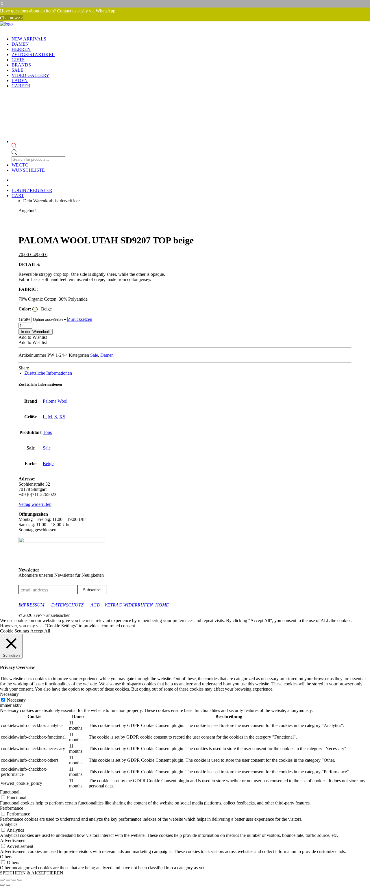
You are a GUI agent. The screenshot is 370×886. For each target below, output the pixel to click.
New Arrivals (29, 38)
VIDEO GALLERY (30, 75)
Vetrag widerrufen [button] (34, 504)
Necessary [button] (9, 694)
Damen (20, 44)
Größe (24, 319)
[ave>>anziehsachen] (185, 26)
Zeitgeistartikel (33, 54)
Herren (21, 49)
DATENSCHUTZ (67, 604)
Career (21, 85)
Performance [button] (11, 808)
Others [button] (6, 856)
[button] (32, 337)
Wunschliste (28, 170)
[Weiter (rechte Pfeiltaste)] (8, 885)
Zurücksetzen (80, 319)
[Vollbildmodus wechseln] (8, 880)
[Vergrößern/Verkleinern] (2, 880)
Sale (17, 70)
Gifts (18, 59)
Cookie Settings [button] (14, 630)
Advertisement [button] (13, 840)
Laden (20, 80)
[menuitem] (191, 39)
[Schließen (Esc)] (19, 880)
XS (62, 416)
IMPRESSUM (31, 604)
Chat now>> (11, 17)
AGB (95, 604)
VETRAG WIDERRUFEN (129, 604)
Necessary (16, 700)
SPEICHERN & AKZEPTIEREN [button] (31, 872)
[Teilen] (14, 880)
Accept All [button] (40, 630)
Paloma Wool (55, 401)
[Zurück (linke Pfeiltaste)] (2, 885)
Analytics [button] (8, 824)
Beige (48, 463)
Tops (47, 432)
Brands (21, 64)
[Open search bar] (39, 146)
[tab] (48, 373)
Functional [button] (9, 791)
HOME (162, 604)
